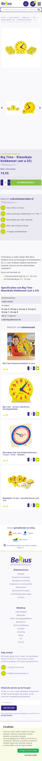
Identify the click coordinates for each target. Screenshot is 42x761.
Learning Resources (10, 154)
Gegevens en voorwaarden (21, 584)
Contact (21, 597)
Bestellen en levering (21, 581)
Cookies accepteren (28, 750)
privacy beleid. (7, 715)
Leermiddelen (14, 17)
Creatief (21, 629)
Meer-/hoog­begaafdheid (21, 619)
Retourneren (21, 587)
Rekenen (26, 17)
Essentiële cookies (31, 755)
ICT (21, 639)
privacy (21, 745)
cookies (29, 745)
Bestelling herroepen (21, 591)
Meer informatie (8, 169)
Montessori (21, 622)
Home (3, 17)
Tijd (33, 17)
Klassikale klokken (25, 20)
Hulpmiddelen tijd (8, 20)
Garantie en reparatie (21, 577)
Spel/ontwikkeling (21, 625)
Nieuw (21, 635)
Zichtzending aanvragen (21, 594)
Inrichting (21, 632)
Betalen (21, 574)
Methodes (21, 615)
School (21, 642)
